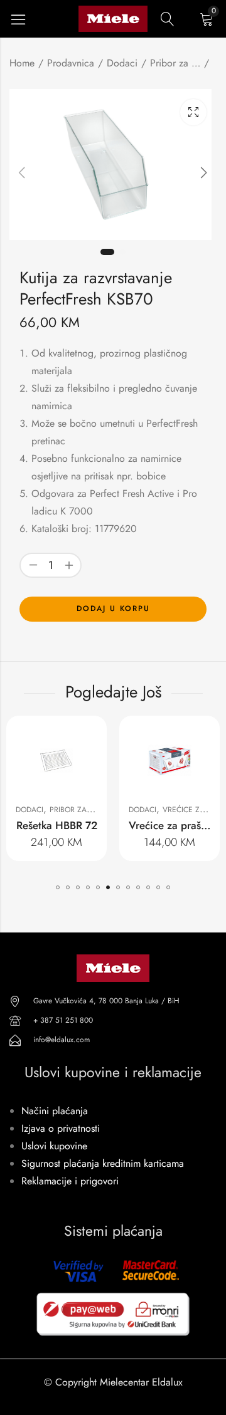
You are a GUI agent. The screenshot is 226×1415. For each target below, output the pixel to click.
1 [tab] (107, 252)
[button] (58, 887)
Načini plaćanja (54, 1111)
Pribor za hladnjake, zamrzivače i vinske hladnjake (175, 63)
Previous (22, 172)
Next (204, 172)
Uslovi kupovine (54, 1146)
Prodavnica (70, 63)
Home (22, 63)
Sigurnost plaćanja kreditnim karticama (102, 1163)
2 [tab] (122, 252)
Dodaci (122, 63)
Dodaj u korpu (113, 608)
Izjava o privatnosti (60, 1128)
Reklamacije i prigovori (70, 1181)
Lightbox (193, 112)
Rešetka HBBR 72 (56, 825)
